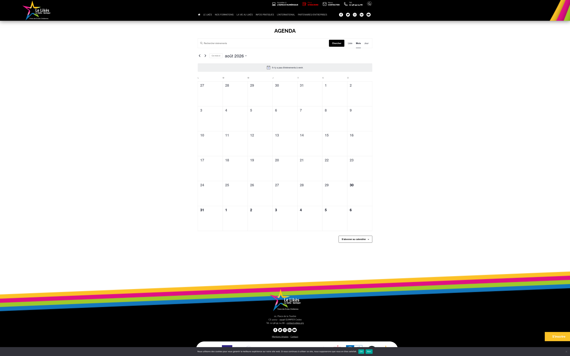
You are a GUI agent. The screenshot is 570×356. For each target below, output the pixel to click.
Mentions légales (280, 337)
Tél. (356, 3)
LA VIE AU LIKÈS (245, 14)
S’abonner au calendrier (354, 239)
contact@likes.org (295, 323)
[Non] (566, 351)
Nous (334, 3)
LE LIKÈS (207, 14)
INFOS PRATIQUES (265, 14)
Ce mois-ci (216, 55)
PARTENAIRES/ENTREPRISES (312, 14)
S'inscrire (558, 336)
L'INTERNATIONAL (286, 14)
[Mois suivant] (205, 56)
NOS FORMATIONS (224, 14)
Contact (294, 337)
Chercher (336, 43)
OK (361, 351)
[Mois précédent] (199, 56)
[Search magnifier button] (369, 4)
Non (369, 351)
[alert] (285, 67)
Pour (313, 3)
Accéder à (287, 3)
